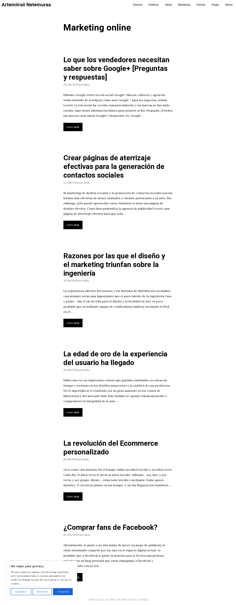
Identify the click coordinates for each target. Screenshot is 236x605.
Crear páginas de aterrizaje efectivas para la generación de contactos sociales (113, 167)
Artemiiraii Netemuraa (26, 4)
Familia (201, 5)
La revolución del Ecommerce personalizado (110, 447)
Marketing (184, 5)
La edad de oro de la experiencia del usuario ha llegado (115, 358)
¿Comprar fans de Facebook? (110, 527)
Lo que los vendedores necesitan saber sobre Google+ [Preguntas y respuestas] (116, 69)
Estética (153, 5)
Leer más (73, 127)
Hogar (215, 5)
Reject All (42, 591)
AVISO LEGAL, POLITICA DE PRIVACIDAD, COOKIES (118, 599)
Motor (229, 5)
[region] (41, 580)
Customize (21, 591)
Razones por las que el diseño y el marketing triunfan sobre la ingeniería (114, 265)
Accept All (62, 591)
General (137, 5)
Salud (168, 5)
